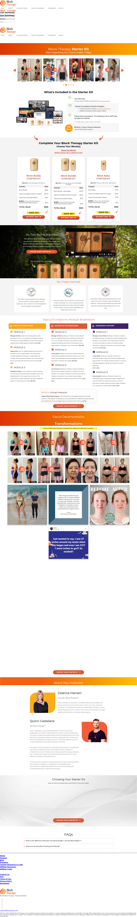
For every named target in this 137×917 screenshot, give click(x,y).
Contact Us (4, 874)
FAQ (1, 877)
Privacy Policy (6, 881)
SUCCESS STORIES (22, 8)
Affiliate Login (6, 869)
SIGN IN (61, 8)
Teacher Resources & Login (11, 865)
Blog (2, 860)
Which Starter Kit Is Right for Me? (68, 153)
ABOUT (10, 8)
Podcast (3, 858)
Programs (4, 862)
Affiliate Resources (8, 867)
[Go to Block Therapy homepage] (8, 5)
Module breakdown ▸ (104, 108)
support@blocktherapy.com (9, 910)
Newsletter (4, 883)
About (2, 856)
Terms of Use (5, 879)
